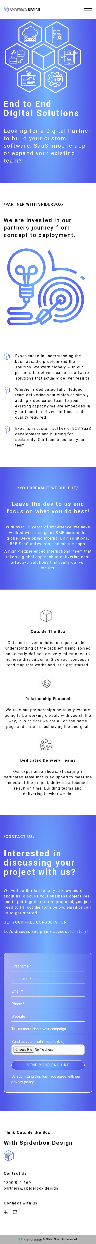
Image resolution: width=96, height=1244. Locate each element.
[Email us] (15, 1212)
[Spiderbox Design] (22, 9)
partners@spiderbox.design (31, 1188)
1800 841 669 (17, 1183)
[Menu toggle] (87, 9)
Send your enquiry (48, 1065)
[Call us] (6, 1212)
